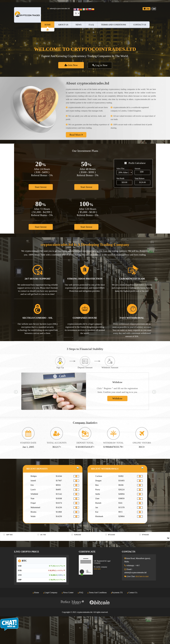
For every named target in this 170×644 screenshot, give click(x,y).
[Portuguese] (86, 9)
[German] (80, 9)
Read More (75, 134)
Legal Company (50, 592)
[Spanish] (92, 9)
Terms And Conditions (113, 24)
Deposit (117, 398)
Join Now (72, 65)
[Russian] (89, 9)
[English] (74, 9)
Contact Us (139, 24)
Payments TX (117, 592)
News (78, 24)
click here (97, 569)
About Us (63, 24)
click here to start (141, 576)
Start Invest (41, 187)
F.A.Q (91, 24)
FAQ (81, 592)
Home (48, 24)
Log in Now (101, 65)
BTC (24, 560)
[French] (77, 9)
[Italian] (83, 9)
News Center (68, 592)
